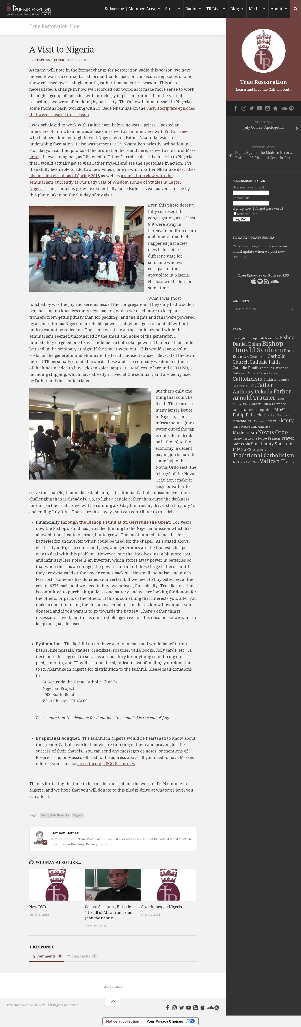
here (124, 150)
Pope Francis (269, 438)
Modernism (245, 432)
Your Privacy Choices (165, 1021)
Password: (241, 198)
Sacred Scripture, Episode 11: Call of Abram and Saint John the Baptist (109, 912)
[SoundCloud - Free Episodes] (209, 1007)
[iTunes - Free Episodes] (202, 1007)
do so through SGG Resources (106, 763)
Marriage (264, 426)
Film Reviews (256, 421)
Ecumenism (239, 386)
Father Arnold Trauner (262, 394)
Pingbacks (83, 956)
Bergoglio (240, 338)
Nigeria (78, 815)
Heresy (270, 421)
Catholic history (268, 373)
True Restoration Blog (54, 26)
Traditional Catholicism (263, 455)
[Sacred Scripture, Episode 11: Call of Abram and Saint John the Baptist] (113, 885)
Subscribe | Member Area (130, 8)
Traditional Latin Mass (246, 462)
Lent (254, 426)
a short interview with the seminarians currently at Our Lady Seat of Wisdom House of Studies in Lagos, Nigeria (105, 182)
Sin (247, 444)
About (276, 8)
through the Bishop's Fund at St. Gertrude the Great (115, 522)
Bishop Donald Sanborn (258, 347)
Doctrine (283, 379)
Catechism (258, 357)
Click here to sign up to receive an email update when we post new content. (260, 251)
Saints (238, 444)
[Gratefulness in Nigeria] (168, 885)
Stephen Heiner (49, 60)
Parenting (250, 438)
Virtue (290, 462)
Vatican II (272, 461)
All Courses (113, 987)
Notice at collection (122, 1021)
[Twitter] (181, 1007)
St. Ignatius (259, 450)
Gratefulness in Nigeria (161, 907)
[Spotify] (216, 1007)
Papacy (237, 438)
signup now (242, 209)
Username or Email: (249, 187)
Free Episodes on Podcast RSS (263, 275)
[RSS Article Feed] (195, 1007)
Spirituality (262, 443)
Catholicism (248, 379)
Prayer (288, 438)
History (285, 420)
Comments (48, 956)
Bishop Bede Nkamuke (55, 815)
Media (255, 8)
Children (270, 379)
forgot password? (269, 209)
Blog (234, 8)
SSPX (246, 449)
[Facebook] (167, 1007)
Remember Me (248, 214)
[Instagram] (174, 1007)
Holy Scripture (241, 426)
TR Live (213, 8)
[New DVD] (57, 885)
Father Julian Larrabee (268, 404)
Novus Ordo (273, 432)
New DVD (37, 907)
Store (170, 8)
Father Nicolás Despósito (252, 410)
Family (251, 385)
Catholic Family (246, 368)
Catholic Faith (265, 362)
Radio (191, 8)
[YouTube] (188, 1007)
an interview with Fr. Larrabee (158, 131)
